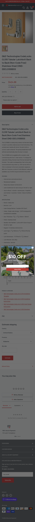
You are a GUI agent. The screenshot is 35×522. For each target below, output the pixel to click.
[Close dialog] (33, 248)
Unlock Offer (17, 269)
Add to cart (17, 106)
